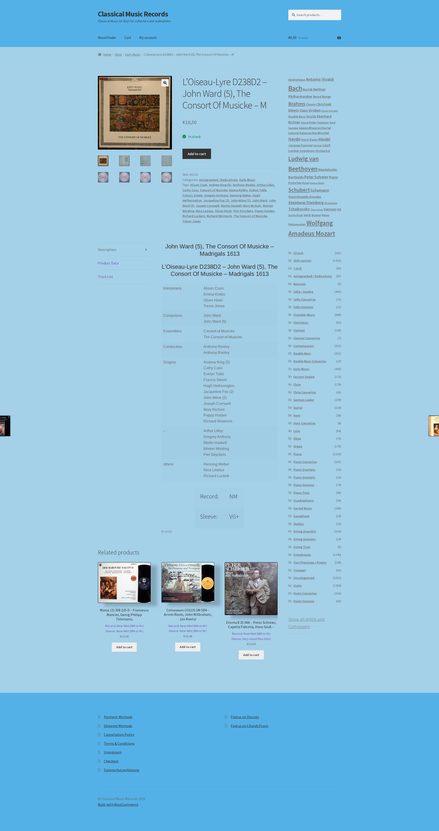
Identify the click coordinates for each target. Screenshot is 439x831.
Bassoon (299, 284)
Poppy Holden (264, 211)
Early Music (132, 54)
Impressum (113, 752)
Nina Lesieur (204, 211)
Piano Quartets (304, 470)
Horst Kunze (309, 139)
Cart (127, 37)
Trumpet (299, 570)
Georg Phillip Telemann (315, 122)
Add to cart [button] (124, 647)
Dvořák (311, 116)
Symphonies (302, 555)
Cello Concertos (304, 299)
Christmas (300, 322)
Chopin (311, 104)
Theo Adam (317, 209)
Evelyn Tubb (257, 190)
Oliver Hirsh (223, 211)
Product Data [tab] (108, 263)
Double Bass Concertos (309, 361)
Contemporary (303, 346)
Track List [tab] (105, 276)
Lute (296, 431)
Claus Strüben (310, 110)
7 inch (297, 268)
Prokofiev (295, 183)
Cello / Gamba (303, 292)
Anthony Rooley (244, 185)
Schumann (320, 190)
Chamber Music (304, 315)
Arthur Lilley (265, 185)
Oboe (297, 438)
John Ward (259, 200)
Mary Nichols (252, 206)
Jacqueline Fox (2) (216, 200)
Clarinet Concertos (306, 338)
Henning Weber (240, 195)
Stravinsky (330, 203)
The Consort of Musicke (250, 216)
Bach (295, 88)
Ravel (305, 183)
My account (148, 37)
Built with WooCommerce (118, 804)
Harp (296, 415)
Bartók (308, 89)
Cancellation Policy (119, 734)
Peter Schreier (316, 177)
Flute (297, 384)
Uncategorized (303, 578)
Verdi (307, 215)
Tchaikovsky (299, 209)
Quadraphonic (303, 500)
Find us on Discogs (245, 717)
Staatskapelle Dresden (304, 197)
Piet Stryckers (243, 211)
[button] (165, 82)
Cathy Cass (190, 190)
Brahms (296, 103)
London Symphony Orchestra (309, 151)
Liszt (326, 145)
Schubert (299, 189)
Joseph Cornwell (207, 206)
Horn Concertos (304, 423)
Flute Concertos (304, 392)
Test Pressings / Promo (309, 562)
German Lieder (303, 400)
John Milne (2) (241, 200)
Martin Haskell (231, 206)
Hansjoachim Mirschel (314, 133)
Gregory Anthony (216, 195)
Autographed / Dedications (218, 180)
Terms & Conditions (119, 743)
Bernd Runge (322, 97)
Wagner (316, 215)
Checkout (111, 761)
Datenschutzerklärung (121, 770)
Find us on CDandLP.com (249, 725)
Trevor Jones (191, 221)
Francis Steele (192, 195)
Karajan (317, 145)
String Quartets (304, 531)
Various (330, 209)
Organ (297, 446)
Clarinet (299, 330)
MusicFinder (107, 37)
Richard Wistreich (219, 216)
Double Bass (297, 116)
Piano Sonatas (303, 485)
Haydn (294, 139)
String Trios (301, 547)
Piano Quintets (304, 477)
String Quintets (304, 539)
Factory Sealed (303, 377)
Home (107, 54)
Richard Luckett (193, 216)
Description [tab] (107, 249)
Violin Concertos (305, 593)
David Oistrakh (329, 110)
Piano (333, 177)
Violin (297, 586)
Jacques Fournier (300, 145)
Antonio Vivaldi (320, 79)
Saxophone (301, 516)
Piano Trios (301, 493)
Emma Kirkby (238, 190)
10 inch (298, 253)
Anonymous (296, 80)
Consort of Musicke (214, 190)
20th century (302, 260)
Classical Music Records (133, 14)
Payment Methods (118, 717)
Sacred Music (302, 508)
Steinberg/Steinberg (306, 202)
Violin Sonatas (303, 601)
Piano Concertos (305, 462)
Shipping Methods (118, 725)
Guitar (297, 408)
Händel (324, 139)
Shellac (298, 524)
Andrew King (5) (220, 185)
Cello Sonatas (303, 307)
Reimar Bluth (317, 183)
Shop (118, 54)
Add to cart (197, 153)
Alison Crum (198, 185)
